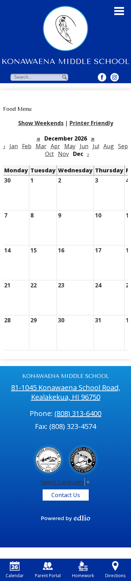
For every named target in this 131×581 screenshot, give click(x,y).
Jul (96, 146)
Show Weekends (41, 123)
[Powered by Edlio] (65, 518)
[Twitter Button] (114, 77)
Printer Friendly (91, 123)
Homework (83, 576)
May (69, 146)
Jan (13, 146)
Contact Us (65, 495)
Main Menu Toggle (119, 11)
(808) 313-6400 (77, 413)
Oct (49, 154)
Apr (55, 146)
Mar (41, 146)
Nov (63, 154)
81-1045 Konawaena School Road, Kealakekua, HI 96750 (65, 392)
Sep (123, 146)
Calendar (15, 576)
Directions (115, 576)
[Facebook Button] (102, 77)
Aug (108, 146)
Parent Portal (48, 576)
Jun (84, 146)
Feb (26, 146)
